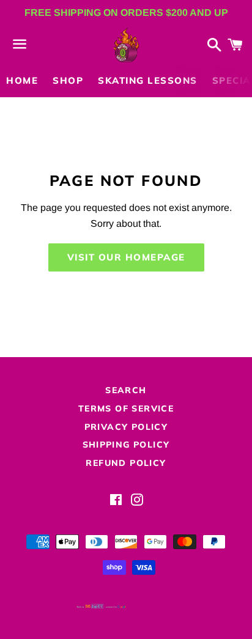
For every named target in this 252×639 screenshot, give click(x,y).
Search (125, 390)
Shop (68, 80)
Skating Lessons (148, 80)
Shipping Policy (126, 444)
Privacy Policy (126, 426)
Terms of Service (126, 408)
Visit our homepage (126, 257)
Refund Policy (126, 462)
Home (22, 80)
